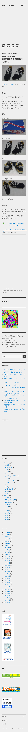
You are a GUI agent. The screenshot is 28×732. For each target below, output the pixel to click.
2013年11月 (7, 589)
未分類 (4, 724)
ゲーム (7, 478)
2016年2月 (7, 552)
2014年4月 (7, 578)
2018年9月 (7, 541)
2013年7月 (7, 598)
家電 (6, 487)
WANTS (6, 495)
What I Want (8, 6)
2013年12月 (7, 587)
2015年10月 (7, 561)
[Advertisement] (14, 26)
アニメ (7, 506)
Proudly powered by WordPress (17, 729)
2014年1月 (7, 585)
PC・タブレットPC (10, 500)
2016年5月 (7, 550)
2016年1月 (7, 554)
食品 (6, 493)
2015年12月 (7, 556)
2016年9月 (7, 547)
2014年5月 (7, 576)
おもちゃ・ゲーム (10, 504)
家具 (6, 484)
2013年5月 (7, 602)
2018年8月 (7, 543)
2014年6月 (7, 574)
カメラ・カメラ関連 (10, 476)
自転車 (7, 491)
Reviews (12, 289)
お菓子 (7, 469)
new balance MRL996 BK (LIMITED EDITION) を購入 (12, 57)
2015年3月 (7, 567)
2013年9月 (7, 593)
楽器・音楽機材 (9, 489)
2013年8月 (7, 595)
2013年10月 (7, 591)
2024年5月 (7, 532)
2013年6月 (7, 600)
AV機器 (7, 465)
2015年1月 (7, 569)
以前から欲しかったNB (8, 84)
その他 (7, 471)
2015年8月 (7, 563)
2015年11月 (7, 558)
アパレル (17, 289)
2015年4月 (7, 565)
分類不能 (7, 513)
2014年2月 (7, 582)
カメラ (7, 511)
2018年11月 (7, 537)
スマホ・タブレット (10, 480)
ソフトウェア (9, 482)
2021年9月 (7, 534)
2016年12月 (7, 545)
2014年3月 (7, 580)
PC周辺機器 (8, 467)
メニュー (23, 5)
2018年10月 (7, 539)
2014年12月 (7, 571)
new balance (7, 290)
